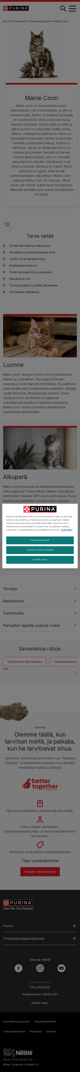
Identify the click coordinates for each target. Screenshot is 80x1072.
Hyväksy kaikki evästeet (39, 550)
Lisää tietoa (66, 530)
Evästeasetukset (40, 540)
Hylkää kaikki (40, 559)
